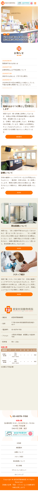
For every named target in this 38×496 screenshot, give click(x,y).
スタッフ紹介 (19, 456)
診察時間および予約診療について (14, 70)
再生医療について (19, 461)
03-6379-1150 (20, 416)
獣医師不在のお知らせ (10, 63)
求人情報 (19, 465)
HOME (19, 443)
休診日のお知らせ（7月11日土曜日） (15, 76)
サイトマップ (19, 474)
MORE (19, 192)
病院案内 (19, 137)
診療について (19, 452)
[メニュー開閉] (35, 3)
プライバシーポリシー (19, 470)
